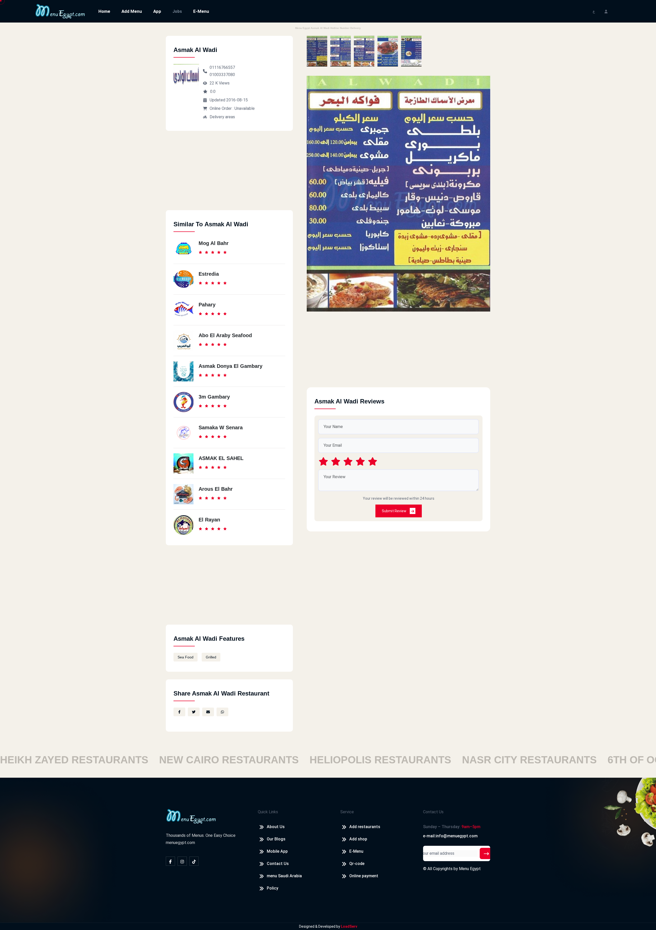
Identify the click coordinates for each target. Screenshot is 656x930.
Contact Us (278, 863)
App (157, 11)
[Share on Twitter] (194, 712)
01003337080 (222, 74)
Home (104, 11)
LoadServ (349, 926)
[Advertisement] (229, 174)
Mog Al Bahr (214, 243)
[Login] (606, 11)
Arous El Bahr (216, 489)
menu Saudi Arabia (284, 875)
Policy (272, 888)
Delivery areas (222, 116)
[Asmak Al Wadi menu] (317, 51)
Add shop (358, 839)
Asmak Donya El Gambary (230, 366)
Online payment (363, 875)
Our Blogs (276, 839)
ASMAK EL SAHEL (221, 458)
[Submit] (486, 853)
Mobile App (277, 851)
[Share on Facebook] (179, 712)
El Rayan (209, 519)
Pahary (207, 304)
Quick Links (268, 811)
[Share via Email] (208, 712)
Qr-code (356, 863)
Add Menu (131, 11)
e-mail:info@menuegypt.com (450, 835)
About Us (276, 826)
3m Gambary (214, 397)
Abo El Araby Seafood (225, 335)
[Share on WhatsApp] (222, 712)
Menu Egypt (470, 868)
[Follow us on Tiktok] (194, 861)
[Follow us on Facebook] (170, 861)
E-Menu (201, 11)
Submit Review (394, 511)
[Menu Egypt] (60, 10)
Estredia (209, 274)
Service (347, 811)
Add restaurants (364, 826)
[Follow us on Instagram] (182, 861)
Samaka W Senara (221, 427)
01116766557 (222, 67)
